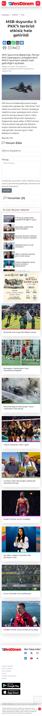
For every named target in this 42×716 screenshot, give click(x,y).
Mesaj (5, 159)
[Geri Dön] (4, 3)
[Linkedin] (25, 658)
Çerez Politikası (7, 668)
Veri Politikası (6, 671)
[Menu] (38, 3)
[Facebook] (25, 653)
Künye (4, 673)
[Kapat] (39, 709)
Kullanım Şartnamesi (9, 676)
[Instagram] (37, 653)
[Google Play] (21, 685)
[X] (31, 653)
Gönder (6, 190)
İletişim (4, 678)
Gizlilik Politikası (7, 666)
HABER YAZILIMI (8, 704)
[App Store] (21, 692)
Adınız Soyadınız (11, 150)
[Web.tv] (37, 658)
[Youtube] (31, 658)
